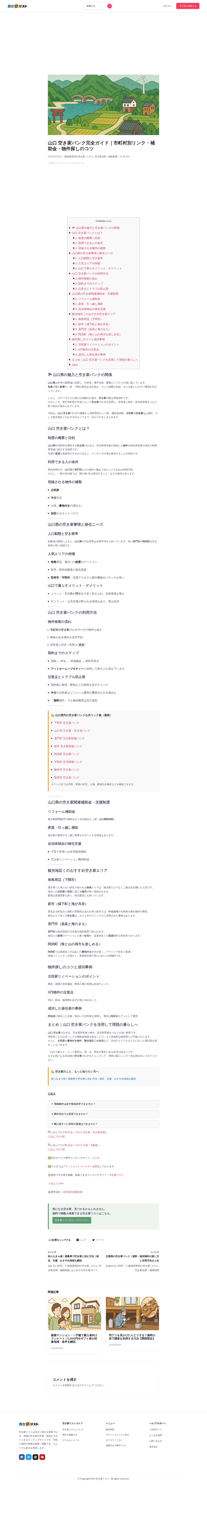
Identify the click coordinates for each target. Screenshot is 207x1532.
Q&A (73, 364)
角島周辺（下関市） (88, 319)
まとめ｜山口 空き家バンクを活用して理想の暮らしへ (103, 359)
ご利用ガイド (155, 1429)
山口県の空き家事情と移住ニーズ (91, 253)
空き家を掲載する (187, 6)
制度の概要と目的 (86, 238)
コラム (89, 156)
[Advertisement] (103, 36)
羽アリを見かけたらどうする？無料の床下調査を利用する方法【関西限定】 (132, 1337)
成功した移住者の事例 (89, 354)
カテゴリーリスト (114, 1440)
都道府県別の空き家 (74, 156)
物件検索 (110, 1429)
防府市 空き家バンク (66, 777)
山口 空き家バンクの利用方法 (88, 273)
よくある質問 (155, 1435)
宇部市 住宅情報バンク (68, 761)
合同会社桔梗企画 (72, 1192)
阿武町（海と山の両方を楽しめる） (97, 334)
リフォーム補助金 (86, 298)
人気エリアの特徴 (86, 263)
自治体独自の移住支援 (89, 309)
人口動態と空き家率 (88, 258)
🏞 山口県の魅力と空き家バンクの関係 (94, 227)
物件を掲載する (69, 1435)
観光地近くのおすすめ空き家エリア (92, 314)
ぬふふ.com (57, 1183)
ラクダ (95, 1158)
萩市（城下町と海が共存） (92, 324)
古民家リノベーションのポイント (96, 344)
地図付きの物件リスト (116, 1445)
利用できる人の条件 (88, 243)
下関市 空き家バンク (66, 722)
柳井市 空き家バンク (66, 769)
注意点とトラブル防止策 (90, 288)
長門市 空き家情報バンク (69, 738)
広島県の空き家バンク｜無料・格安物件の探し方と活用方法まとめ (132, 1258)
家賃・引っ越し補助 (88, 303)
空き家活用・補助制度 (106, 156)
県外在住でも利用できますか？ (71, 1114)
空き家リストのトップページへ (72, 1220)
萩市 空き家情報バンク (68, 746)
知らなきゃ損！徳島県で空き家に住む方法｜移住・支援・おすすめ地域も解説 (93, 1078)
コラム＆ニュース (70, 1440)
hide (109, 221)
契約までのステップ (88, 283)
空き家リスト (116, 1175)
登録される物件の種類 (89, 248)
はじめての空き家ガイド (84, 1270)
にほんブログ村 (56, 1136)
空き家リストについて (73, 1429)
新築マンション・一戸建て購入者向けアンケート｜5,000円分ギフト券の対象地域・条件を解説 (74, 1338)
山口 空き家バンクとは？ (86, 232)
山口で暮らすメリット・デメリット (97, 268)
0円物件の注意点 (86, 349)
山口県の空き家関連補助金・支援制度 (93, 293)
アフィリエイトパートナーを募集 (81, 1166)
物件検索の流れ (85, 278)
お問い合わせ (155, 1441)
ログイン (84, 1385)
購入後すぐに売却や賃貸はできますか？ (76, 1124)
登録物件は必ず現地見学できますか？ (74, 1104)
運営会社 (153, 1447)
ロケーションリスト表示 (117, 1435)
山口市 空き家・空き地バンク (72, 730)
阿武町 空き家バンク (66, 754)
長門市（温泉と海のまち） (92, 329)
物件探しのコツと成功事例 (87, 339)
